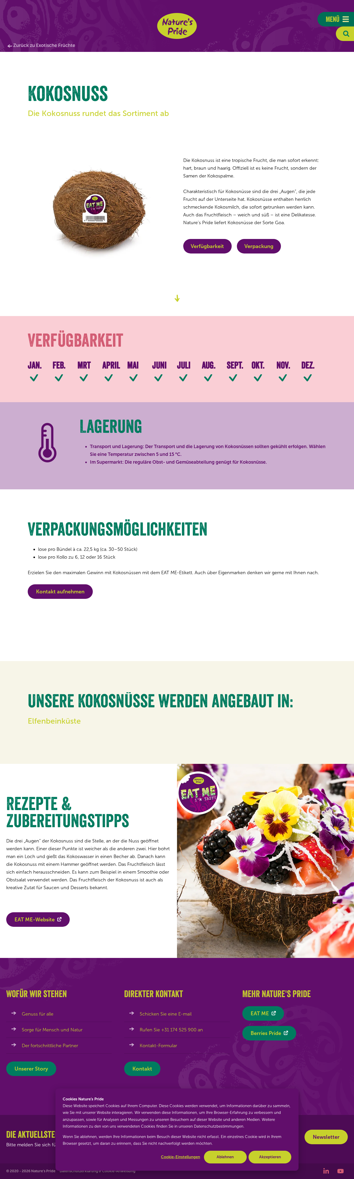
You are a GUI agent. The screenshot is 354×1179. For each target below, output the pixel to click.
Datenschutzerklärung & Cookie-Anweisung (97, 1171)
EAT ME (260, 1013)
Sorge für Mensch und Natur (52, 1030)
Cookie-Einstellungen (180, 1157)
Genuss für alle (37, 1014)
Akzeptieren (270, 1157)
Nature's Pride (177, 26)
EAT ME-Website (35, 919)
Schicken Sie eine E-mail (166, 1014)
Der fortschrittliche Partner (50, 1045)
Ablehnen (225, 1157)
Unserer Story (31, 1069)
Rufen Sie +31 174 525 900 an (171, 1030)
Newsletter (326, 1137)
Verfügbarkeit (207, 246)
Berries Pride (266, 1033)
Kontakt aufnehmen (60, 591)
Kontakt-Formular (158, 1045)
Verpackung (258, 246)
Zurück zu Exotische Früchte (44, 45)
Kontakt (142, 1069)
